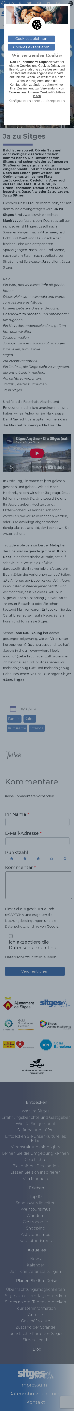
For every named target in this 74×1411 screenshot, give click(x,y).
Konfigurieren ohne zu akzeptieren (36, 101)
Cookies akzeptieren (31, 47)
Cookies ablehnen (31, 39)
